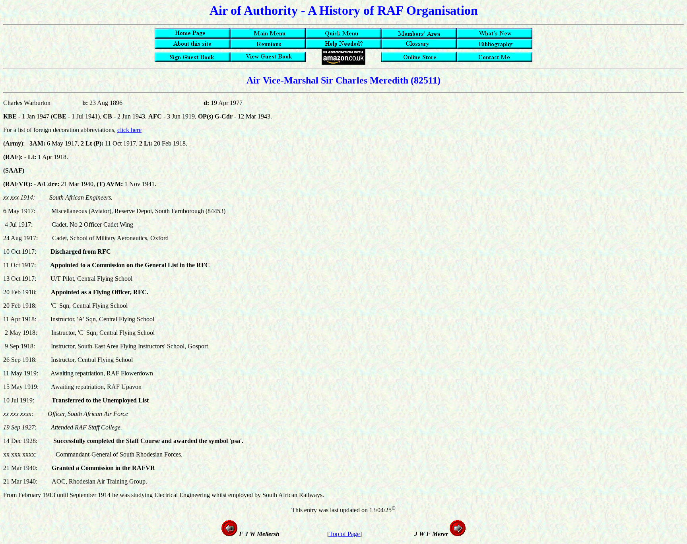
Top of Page (344, 533)
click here (129, 129)
